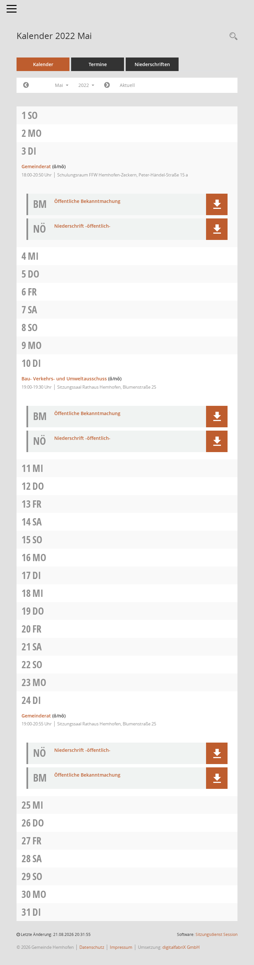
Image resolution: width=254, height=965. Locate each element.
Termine (98, 64)
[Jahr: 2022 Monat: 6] (107, 85)
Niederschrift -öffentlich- (82, 226)
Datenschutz (91, 947)
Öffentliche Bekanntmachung (87, 201)
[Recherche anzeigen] (231, 36)
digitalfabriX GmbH (181, 947)
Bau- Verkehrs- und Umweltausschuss (64, 378)
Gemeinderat (36, 166)
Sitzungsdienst (216, 934)
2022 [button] (84, 85)
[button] (217, 204)
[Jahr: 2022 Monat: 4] (26, 85)
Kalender (43, 64)
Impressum (121, 947)
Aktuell (127, 85)
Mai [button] (59, 85)
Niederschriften (152, 64)
